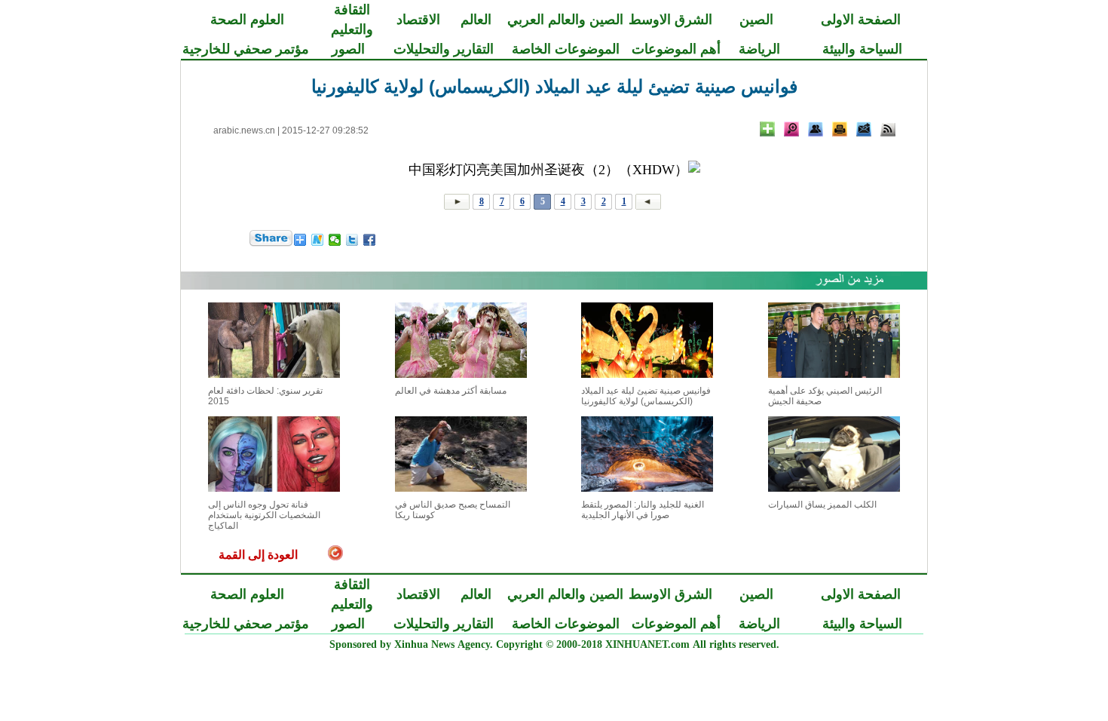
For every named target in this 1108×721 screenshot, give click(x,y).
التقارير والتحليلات (443, 49)
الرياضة (759, 49)
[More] (767, 129)
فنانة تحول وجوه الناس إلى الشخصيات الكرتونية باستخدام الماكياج (264, 515)
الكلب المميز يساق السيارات (822, 504)
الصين (756, 19)
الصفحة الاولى (861, 19)
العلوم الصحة (247, 19)
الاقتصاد (418, 19)
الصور (348, 49)
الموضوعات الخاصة (566, 49)
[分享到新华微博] (317, 240)
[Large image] (791, 129)
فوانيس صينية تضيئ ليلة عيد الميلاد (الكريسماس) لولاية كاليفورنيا (646, 396)
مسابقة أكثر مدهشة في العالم (451, 390)
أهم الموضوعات (676, 49)
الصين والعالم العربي (565, 19)
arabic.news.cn (244, 130)
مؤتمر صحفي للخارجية (245, 49)
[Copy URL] (815, 129)
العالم (476, 19)
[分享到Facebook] (369, 240)
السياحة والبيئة (862, 49)
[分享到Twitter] (352, 240)
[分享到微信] (335, 240)
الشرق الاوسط (670, 19)
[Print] (839, 129)
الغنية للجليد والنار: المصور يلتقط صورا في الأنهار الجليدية (642, 509)
